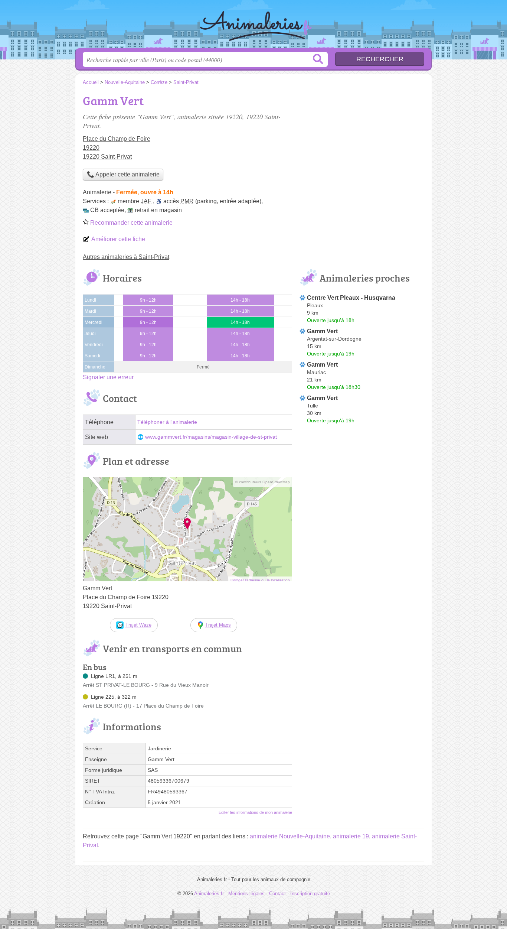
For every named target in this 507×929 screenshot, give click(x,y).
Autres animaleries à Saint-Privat (126, 257)
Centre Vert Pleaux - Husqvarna (351, 298)
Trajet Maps (218, 625)
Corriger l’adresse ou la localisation (260, 580)
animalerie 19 (351, 836)
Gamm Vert (322, 331)
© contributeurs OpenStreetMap (262, 482)
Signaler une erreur (108, 377)
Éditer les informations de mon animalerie (255, 812)
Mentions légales (246, 893)
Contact (277, 893)
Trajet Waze (138, 625)
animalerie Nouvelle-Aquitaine (290, 836)
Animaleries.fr (253, 26)
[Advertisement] (362, 143)
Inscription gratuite (310, 893)
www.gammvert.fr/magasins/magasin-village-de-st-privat (211, 437)
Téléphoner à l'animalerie (167, 422)
